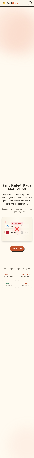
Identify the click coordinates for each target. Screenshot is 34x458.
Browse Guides (17, 256)
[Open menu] (30, 3)
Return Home (17, 249)
